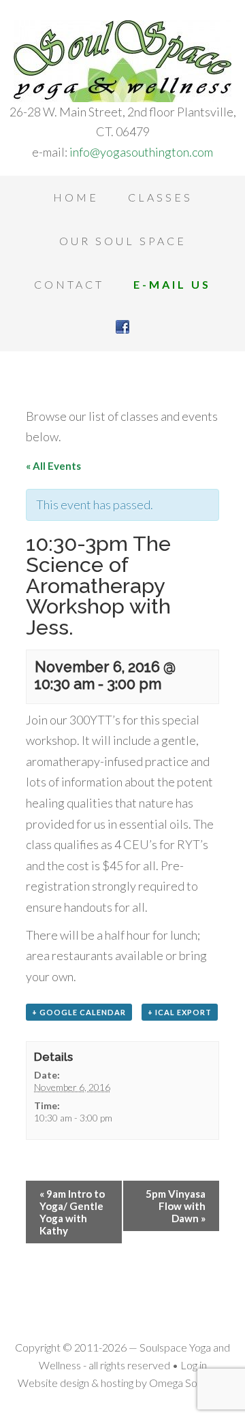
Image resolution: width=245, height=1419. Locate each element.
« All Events (53, 466)
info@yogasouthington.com (141, 151)
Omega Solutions (188, 1382)
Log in (193, 1364)
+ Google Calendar (79, 1012)
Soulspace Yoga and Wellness (122, 61)
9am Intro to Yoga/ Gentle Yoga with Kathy (72, 1212)
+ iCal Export (180, 1012)
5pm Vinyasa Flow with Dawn (176, 1205)
